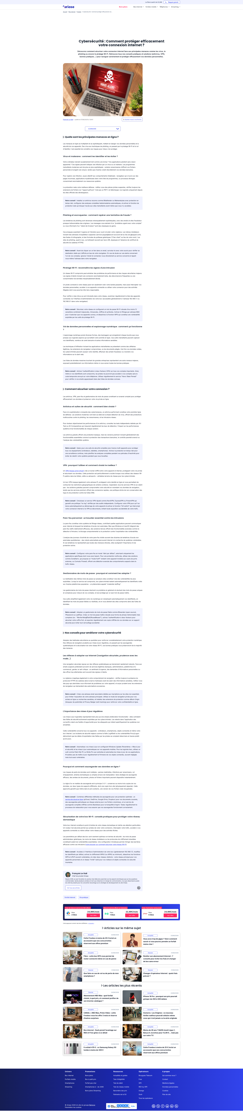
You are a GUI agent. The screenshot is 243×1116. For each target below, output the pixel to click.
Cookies (165, 1091)
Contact (165, 1079)
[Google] (153, 1106)
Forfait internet (70, 897)
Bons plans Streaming (93, 1091)
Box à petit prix (90, 1079)
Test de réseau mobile (121, 1087)
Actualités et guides (120, 1075)
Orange (141, 1091)
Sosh (140, 1094)
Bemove (92, 1105)
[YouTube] (167, 1106)
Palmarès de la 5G (119, 1094)
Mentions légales (168, 1083)
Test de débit (118, 1083)
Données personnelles (170, 1087)
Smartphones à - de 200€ (94, 1087)
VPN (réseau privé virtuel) (74, 471)
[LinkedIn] (138, 887)
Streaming (68, 1087)
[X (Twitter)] (158, 1106)
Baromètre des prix (120, 1091)
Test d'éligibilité (119, 1079)
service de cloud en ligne (74, 799)
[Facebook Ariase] (162, 1106)
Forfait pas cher (90, 1083)
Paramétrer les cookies (73, 1107)
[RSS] (176, 1106)
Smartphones (69, 1083)
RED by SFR (143, 1087)
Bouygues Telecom (145, 1075)
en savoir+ (91, 923)
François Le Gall (68, 119)
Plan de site (166, 1094)
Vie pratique (83, 897)
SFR (140, 1083)
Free (140, 1079)
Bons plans (89, 1075)
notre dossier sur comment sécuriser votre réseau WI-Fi (106, 844)
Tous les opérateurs (146, 1098)
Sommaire (92, 129)
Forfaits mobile (70, 1079)
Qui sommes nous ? (169, 1075)
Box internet (69, 1075)
